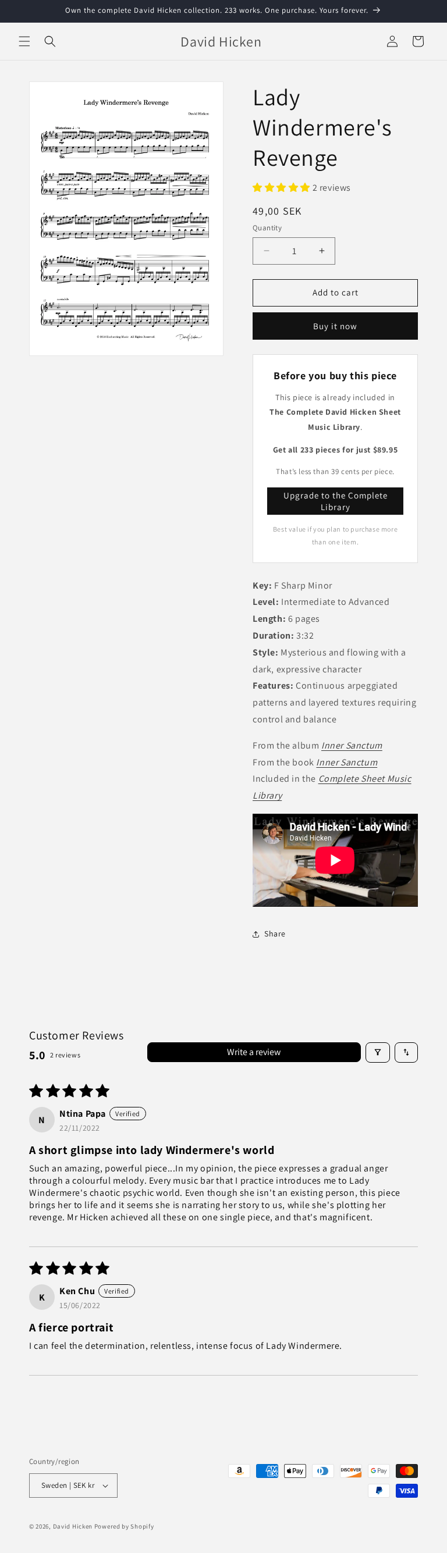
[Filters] (378, 1052)
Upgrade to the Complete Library (335, 501)
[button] (24, 41)
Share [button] (275, 933)
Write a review (254, 1052)
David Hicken (73, 1526)
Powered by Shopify (124, 1526)
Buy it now (335, 326)
